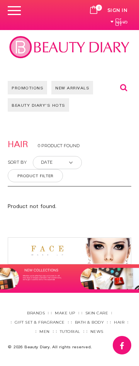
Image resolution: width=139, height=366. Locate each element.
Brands (36, 313)
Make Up (65, 313)
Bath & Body (89, 322)
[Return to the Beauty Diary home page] (69, 47)
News (96, 331)
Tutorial (70, 331)
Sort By (17, 162)
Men (44, 331)
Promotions (27, 88)
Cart (93, 10)
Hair (119, 322)
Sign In (117, 10)
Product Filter (35, 176)
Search (123, 87)
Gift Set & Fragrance (40, 322)
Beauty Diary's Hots (38, 105)
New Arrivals (72, 88)
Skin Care (96, 313)
